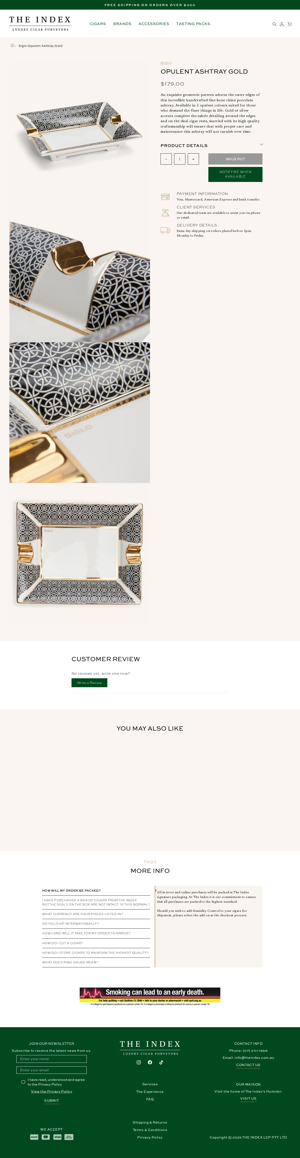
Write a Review (92, 683)
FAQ (150, 1099)
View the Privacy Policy (51, 1091)
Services (150, 1084)
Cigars (98, 23)
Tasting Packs (193, 23)
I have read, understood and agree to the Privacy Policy (56, 1081)
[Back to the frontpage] (12, 46)
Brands (122, 23)
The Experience (150, 1091)
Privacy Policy (149, 1137)
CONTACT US (248, 1065)
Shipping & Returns (150, 1122)
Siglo (166, 63)
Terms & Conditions (150, 1130)
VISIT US (248, 1098)
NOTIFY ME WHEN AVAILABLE (235, 174)
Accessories (154, 23)
